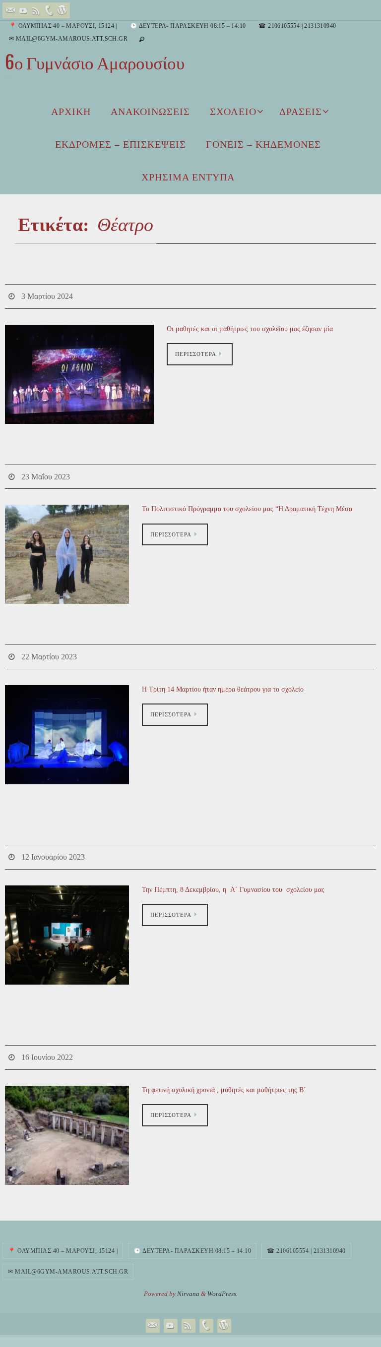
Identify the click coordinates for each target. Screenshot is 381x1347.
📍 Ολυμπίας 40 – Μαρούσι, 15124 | (63, 25)
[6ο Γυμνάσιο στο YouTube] (23, 10)
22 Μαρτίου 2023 (49, 649)
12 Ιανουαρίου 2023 (53, 847)
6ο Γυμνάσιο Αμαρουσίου (95, 63)
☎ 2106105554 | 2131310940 (297, 25)
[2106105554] (49, 10)
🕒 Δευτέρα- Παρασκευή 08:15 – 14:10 (188, 25)
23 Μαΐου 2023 (45, 472)
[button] (79, 371)
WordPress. (222, 1280)
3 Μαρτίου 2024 (47, 295)
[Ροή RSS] (36, 10)
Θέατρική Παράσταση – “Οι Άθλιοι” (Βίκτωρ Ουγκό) (187, 271)
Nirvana (188, 1280)
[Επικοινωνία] (10, 10)
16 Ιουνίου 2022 (47, 1045)
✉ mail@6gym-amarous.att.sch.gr (68, 38)
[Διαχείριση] (62, 10)
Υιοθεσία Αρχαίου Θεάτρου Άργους (126, 449)
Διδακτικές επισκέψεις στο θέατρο (121, 626)
